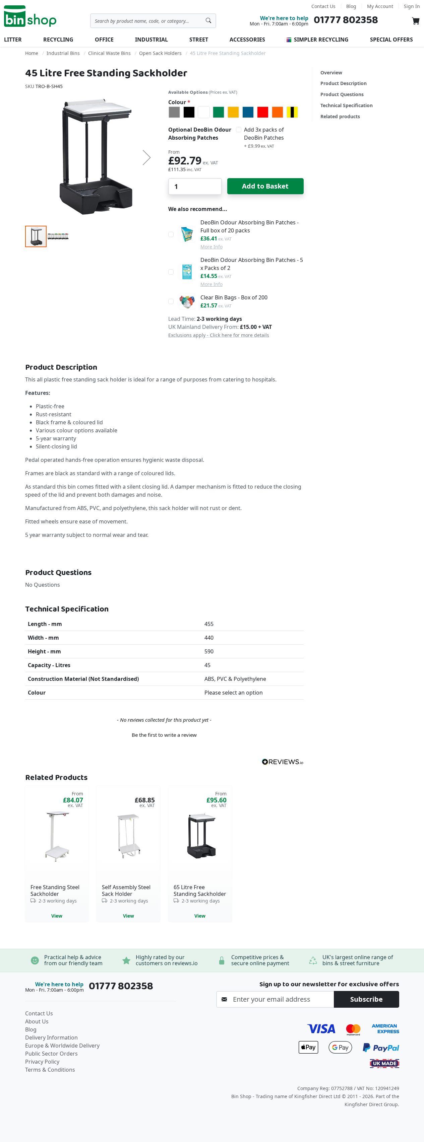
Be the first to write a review (164, 734)
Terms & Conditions (50, 1069)
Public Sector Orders (51, 1053)
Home (31, 53)
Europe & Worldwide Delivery (62, 1045)
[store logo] (30, 16)
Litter (13, 39)
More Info (211, 246)
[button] (146, 157)
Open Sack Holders (160, 53)
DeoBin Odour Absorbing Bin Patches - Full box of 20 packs (249, 226)
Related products (340, 116)
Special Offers (391, 39)
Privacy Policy (42, 1061)
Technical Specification (346, 105)
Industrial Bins (63, 53)
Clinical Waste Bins (109, 53)
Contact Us (323, 6)
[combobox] (153, 20)
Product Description (343, 83)
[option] (174, 112)
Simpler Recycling (321, 39)
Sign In (412, 6)
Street (198, 39)
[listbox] (236, 112)
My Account (380, 6)
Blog (351, 6)
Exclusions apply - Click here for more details (218, 335)
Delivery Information (51, 1037)
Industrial (151, 39)
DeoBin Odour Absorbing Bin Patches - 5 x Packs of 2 (251, 264)
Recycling (58, 39)
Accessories (247, 39)
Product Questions (342, 94)
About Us (37, 1021)
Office (104, 39)
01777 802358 (346, 20)
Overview (331, 72)
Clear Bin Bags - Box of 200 (233, 297)
